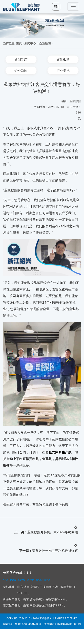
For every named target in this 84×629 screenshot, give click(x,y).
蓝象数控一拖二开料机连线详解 (55, 551)
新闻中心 (30, 43)
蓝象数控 (44, 618)
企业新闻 (45, 43)
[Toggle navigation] (73, 6)
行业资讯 (63, 70)
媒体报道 (63, 59)
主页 (19, 43)
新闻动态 (21, 59)
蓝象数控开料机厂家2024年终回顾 (52, 532)
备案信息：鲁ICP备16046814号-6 (22, 624)
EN (56, 6)
